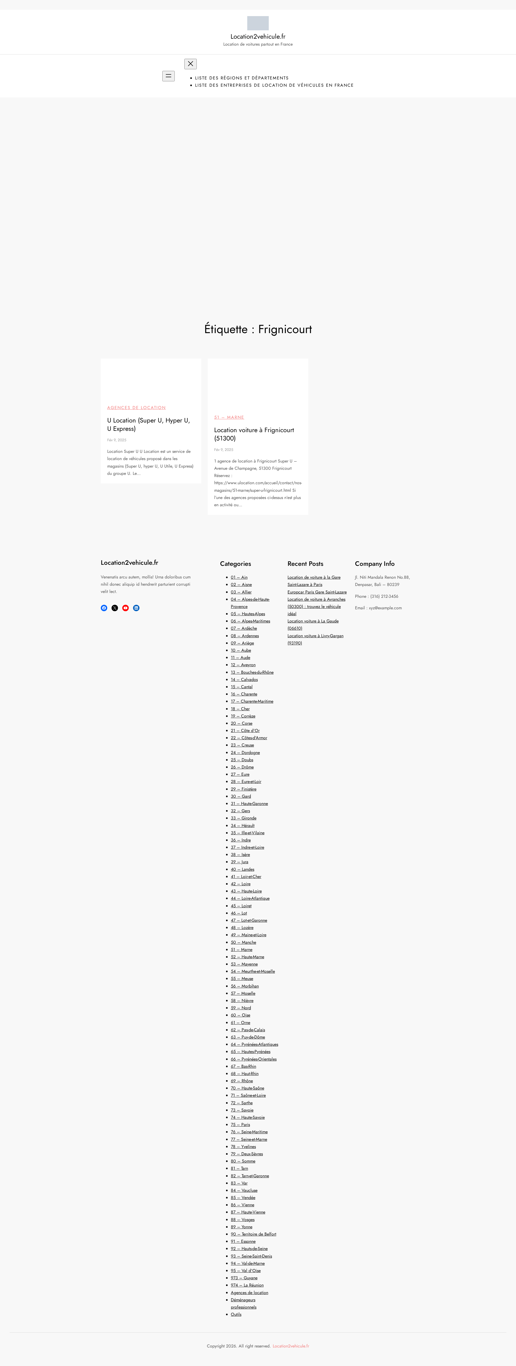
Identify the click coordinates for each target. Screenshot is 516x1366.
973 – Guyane (244, 1278)
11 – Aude (240, 657)
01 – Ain (239, 577)
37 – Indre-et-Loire (247, 847)
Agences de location (136, 408)
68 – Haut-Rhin (245, 1073)
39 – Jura (239, 862)
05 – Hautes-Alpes (248, 614)
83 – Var (239, 1183)
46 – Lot (239, 913)
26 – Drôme (242, 767)
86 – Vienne (242, 1205)
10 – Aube (241, 650)
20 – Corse (241, 723)
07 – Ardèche (244, 628)
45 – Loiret (241, 906)
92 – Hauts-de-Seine (249, 1248)
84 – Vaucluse (244, 1190)
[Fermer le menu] (190, 64)
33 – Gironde (243, 818)
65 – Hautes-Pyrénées (250, 1051)
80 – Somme (243, 1161)
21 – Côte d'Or (245, 730)
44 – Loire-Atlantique (250, 898)
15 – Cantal (242, 687)
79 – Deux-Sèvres (247, 1154)
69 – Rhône (242, 1081)
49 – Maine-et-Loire (248, 935)
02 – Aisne (241, 584)
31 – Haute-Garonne (249, 803)
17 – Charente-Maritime (252, 701)
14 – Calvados (244, 679)
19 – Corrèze (243, 716)
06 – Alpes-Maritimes (250, 621)
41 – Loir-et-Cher (246, 876)
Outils (236, 1314)
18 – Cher (240, 709)
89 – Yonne (241, 1227)
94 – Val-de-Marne (248, 1263)
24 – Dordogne (245, 752)
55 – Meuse (242, 978)
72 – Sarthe (242, 1103)
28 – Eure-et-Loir (246, 781)
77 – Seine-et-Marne (249, 1139)
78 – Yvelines (243, 1146)
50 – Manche (243, 942)
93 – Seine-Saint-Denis (251, 1256)
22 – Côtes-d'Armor (249, 738)
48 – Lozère (242, 927)
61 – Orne (240, 1022)
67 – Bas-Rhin (243, 1066)
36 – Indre (241, 840)
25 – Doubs (242, 760)
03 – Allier (241, 592)
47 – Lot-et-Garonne (249, 920)
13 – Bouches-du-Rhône (252, 672)
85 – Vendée (243, 1197)
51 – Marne (229, 417)
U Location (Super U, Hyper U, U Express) (148, 424)
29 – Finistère (243, 789)
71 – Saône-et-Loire (248, 1095)
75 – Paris (240, 1124)
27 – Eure (240, 774)
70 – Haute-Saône (247, 1088)
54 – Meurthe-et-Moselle (253, 971)
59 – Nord (241, 1008)
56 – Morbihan (245, 986)
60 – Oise (240, 1015)
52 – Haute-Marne (247, 957)
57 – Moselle (243, 993)
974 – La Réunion (247, 1285)
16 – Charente (244, 694)
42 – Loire (240, 884)
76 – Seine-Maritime (249, 1132)
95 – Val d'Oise (246, 1270)
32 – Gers (240, 811)
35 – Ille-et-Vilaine (247, 833)
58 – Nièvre (242, 1000)
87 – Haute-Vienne (248, 1212)
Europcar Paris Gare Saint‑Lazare (317, 592)
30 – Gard (241, 796)
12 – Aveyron (243, 665)
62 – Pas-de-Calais (248, 1030)
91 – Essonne (243, 1241)
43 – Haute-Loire (246, 891)
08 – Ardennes (245, 636)
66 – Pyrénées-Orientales (254, 1059)
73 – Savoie (242, 1110)
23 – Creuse (242, 745)
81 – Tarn (239, 1168)
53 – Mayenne (244, 964)
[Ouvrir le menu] (168, 76)
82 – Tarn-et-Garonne (250, 1176)
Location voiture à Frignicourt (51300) (254, 434)
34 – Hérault (243, 825)
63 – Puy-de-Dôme (248, 1037)
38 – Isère (240, 854)
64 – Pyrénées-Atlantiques (254, 1044)
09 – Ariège (242, 643)
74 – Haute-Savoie (248, 1117)
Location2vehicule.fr (258, 36)
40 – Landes (242, 869)
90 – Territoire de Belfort (253, 1234)
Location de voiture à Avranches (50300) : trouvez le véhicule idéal (316, 606)
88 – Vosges (243, 1219)
